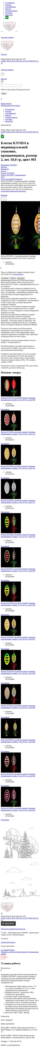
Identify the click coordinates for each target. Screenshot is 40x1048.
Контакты (9, 15)
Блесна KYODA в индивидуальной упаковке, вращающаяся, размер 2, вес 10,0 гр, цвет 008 (18, 604)
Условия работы (11, 11)
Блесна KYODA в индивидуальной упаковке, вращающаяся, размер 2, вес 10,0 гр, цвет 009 (18, 570)
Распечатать (5, 968)
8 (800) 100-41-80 (7, 61)
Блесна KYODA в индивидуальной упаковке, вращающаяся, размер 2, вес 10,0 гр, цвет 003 (18, 775)
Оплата (13, 278)
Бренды (8, 9)
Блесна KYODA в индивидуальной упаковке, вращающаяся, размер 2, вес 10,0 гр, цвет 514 (18, 433)
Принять (4, 195)
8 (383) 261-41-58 (20, 61)
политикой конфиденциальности (13, 191)
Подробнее (5, 409)
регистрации (18, 274)
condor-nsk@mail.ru (8, 942)
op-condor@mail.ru (8, 950)
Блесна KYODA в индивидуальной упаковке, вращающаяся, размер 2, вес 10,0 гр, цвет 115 (18, 501)
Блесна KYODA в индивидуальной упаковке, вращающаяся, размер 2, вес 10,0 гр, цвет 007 (18, 638)
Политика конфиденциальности (13, 929)
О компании (10, 3)
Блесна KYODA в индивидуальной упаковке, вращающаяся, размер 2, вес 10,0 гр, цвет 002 (18, 809)
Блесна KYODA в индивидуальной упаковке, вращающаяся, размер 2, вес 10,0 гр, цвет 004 (18, 741)
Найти (4, 93)
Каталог (8, 5)
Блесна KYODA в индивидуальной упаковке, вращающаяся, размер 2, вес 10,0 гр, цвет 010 (18, 536)
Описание (5, 278)
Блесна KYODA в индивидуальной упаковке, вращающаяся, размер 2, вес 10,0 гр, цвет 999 (18, 399)
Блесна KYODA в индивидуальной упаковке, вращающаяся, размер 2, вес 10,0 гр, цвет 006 (18, 672)
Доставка (8, 13)
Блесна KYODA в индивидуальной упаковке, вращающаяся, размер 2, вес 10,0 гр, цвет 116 (18, 467)
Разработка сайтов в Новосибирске (14, 952)
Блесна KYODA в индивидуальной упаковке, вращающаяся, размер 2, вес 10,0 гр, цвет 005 (18, 707)
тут (23, 368)
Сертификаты (10, 7)
